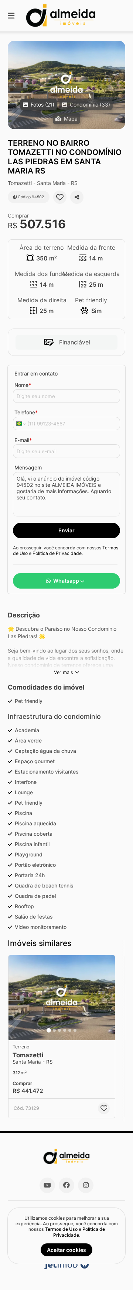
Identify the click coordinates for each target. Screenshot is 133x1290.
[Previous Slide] (14, 85)
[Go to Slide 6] (75, 1030)
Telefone (26, 412)
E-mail (23, 440)
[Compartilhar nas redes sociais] (76, 197)
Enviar (66, 530)
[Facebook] (66, 1185)
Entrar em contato (36, 373)
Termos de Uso (61, 1229)
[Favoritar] (59, 197)
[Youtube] (47, 1185)
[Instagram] (85, 1185)
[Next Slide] (119, 85)
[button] (66, 85)
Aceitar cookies (66, 1250)
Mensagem (28, 467)
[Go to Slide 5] (69, 1030)
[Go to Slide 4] (64, 1030)
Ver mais (63, 672)
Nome (22, 385)
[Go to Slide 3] (59, 1030)
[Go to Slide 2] (54, 1030)
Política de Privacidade (57, 553)
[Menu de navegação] (11, 15)
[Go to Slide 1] (49, 1030)
